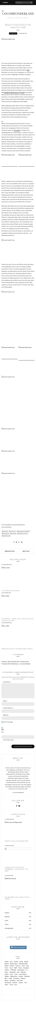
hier (28, 70)
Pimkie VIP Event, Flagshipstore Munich (17, 649)
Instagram (26, 968)
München (27, 976)
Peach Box (16, 978)
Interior (7, 970)
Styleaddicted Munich (11, 591)
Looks (6, 920)
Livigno (7, 974)
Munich (21, 976)
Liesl (18, 972)
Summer (14, 982)
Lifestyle (13, 33)
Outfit (10, 978)
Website (5, 715)
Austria (16, 961)
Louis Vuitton (23, 974)
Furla (23, 966)
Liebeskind (12, 972)
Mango (7, 976)
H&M (15, 968)
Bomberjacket (23, 963)
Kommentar (6, 682)
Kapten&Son (21, 970)
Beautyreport (14, 963)
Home (20, 968)
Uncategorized (9, 928)
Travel (6, 924)
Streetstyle (8, 982)
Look (11, 974)
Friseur (6, 533)
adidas (7, 961)
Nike (6, 978)
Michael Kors (14, 976)
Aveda (5, 531)
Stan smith (20, 980)
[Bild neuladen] (3, 730)
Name (5, 701)
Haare (14, 533)
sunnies (20, 982)
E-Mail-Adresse (8, 708)
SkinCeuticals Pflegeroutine (16, 841)
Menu (6, 2)
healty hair (23, 533)
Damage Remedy (24, 531)
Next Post (26, 551)
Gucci (11, 968)
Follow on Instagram (19, 947)
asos (11, 961)
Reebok (23, 978)
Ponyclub (17, 130)
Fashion (7, 913)
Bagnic (26, 961)
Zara (15, 984)
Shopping (12, 980)
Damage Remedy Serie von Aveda (14, 92)
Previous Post (10, 551)
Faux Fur (18, 966)
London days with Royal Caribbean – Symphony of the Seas (16, 869)
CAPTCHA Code (8, 740)
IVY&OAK (13, 970)
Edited (6, 966)
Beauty (13, 531)
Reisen (6, 980)
